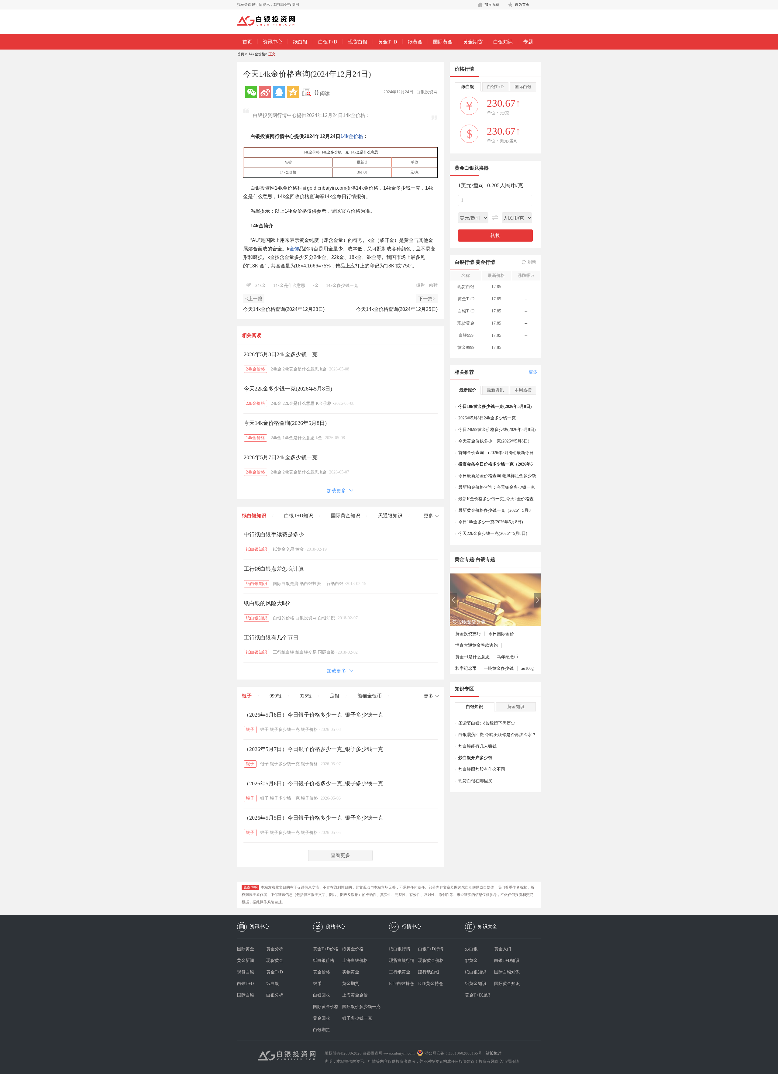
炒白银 (471, 949)
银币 (317, 983)
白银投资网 (306, 618)
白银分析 (274, 995)
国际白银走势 (285, 583)
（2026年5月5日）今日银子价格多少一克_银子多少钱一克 (313, 818)
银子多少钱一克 (285, 729)
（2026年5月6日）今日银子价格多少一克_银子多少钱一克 (313, 783)
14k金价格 (256, 54)
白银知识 (503, 41)
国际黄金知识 (345, 515)
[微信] (251, 92)
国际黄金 (443, 41)
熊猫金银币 (369, 695)
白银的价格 (283, 618)
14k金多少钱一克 (335, 152)
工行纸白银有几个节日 (271, 638)
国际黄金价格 (326, 1006)
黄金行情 (485, 262)
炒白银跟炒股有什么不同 (481, 769)
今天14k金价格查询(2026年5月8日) (285, 423)
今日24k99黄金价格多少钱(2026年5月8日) (497, 429)
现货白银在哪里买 (475, 781)
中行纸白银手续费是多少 (274, 535)
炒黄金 (471, 960)
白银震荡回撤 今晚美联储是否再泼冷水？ (497, 734)
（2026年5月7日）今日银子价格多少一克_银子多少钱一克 (313, 749)
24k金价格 (255, 369)
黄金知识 (515, 706)
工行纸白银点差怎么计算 (274, 569)
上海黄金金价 (355, 995)
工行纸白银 (332, 583)
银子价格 (309, 729)
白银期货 (321, 1030)
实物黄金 (350, 972)
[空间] (293, 92)
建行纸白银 (428, 972)
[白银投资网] (270, 21)
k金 (315, 285)
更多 (533, 372)
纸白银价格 (323, 960)
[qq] (279, 92)
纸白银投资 (310, 583)
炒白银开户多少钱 (475, 758)
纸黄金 (415, 41)
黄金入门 (502, 949)
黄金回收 (321, 1018)
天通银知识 (390, 515)
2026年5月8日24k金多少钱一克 (281, 354)
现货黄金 (274, 960)
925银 (306, 695)
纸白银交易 (306, 652)
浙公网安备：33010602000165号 (453, 1053)
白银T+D (327, 41)
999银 (276, 695)
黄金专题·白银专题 (475, 559)
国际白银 (326, 652)
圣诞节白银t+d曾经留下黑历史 (486, 723)
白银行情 (464, 262)
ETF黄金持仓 (430, 983)
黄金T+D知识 (477, 995)
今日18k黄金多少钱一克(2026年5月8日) (495, 406)
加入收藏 (491, 4)
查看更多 (340, 855)
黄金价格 (321, 972)
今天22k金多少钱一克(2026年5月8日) (288, 389)
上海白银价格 (355, 960)
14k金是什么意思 (364, 152)
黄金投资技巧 (468, 634)
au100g (527, 668)
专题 (528, 41)
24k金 (260, 285)
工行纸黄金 (399, 972)
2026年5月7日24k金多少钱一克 (281, 457)
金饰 (294, 248)
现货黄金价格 (431, 960)
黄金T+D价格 (325, 949)
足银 (334, 695)
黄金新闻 (245, 960)
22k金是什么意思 (299, 403)
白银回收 (321, 995)
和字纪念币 (466, 668)
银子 (247, 695)
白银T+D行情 (430, 949)
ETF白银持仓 (401, 983)
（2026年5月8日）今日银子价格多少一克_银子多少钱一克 (313, 715)
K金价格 (324, 403)
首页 (247, 41)
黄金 (299, 549)
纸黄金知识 (475, 983)
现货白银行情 (402, 960)
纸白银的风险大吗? (267, 603)
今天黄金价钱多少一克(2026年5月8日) (493, 441)
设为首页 (522, 4)
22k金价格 (255, 403)
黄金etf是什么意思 (472, 657)
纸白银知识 (254, 515)
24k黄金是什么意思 (301, 369)
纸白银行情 (399, 949)
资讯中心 (272, 41)
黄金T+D (387, 41)
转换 (495, 235)
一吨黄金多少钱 (499, 668)
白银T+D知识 (298, 515)
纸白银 (300, 41)
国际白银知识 (507, 972)
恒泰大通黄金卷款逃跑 (476, 645)
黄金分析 (274, 949)
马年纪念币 (507, 657)
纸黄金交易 (283, 549)
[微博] (265, 92)
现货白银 (357, 41)
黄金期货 (473, 41)
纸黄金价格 (352, 949)
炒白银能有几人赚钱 (477, 746)
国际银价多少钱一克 (356, 1006)
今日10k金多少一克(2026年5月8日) (490, 522)
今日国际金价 (501, 634)
